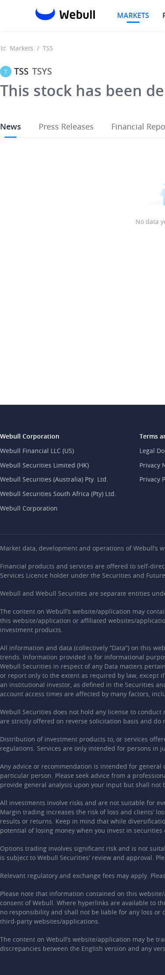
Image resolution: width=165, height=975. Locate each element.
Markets (21, 48)
